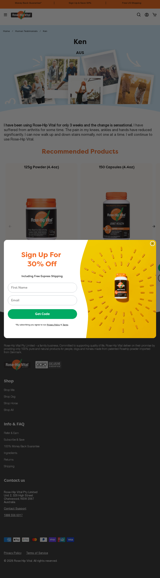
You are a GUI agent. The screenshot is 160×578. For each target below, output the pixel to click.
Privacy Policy (53, 324)
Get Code (42, 314)
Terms (65, 324)
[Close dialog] (152, 243)
